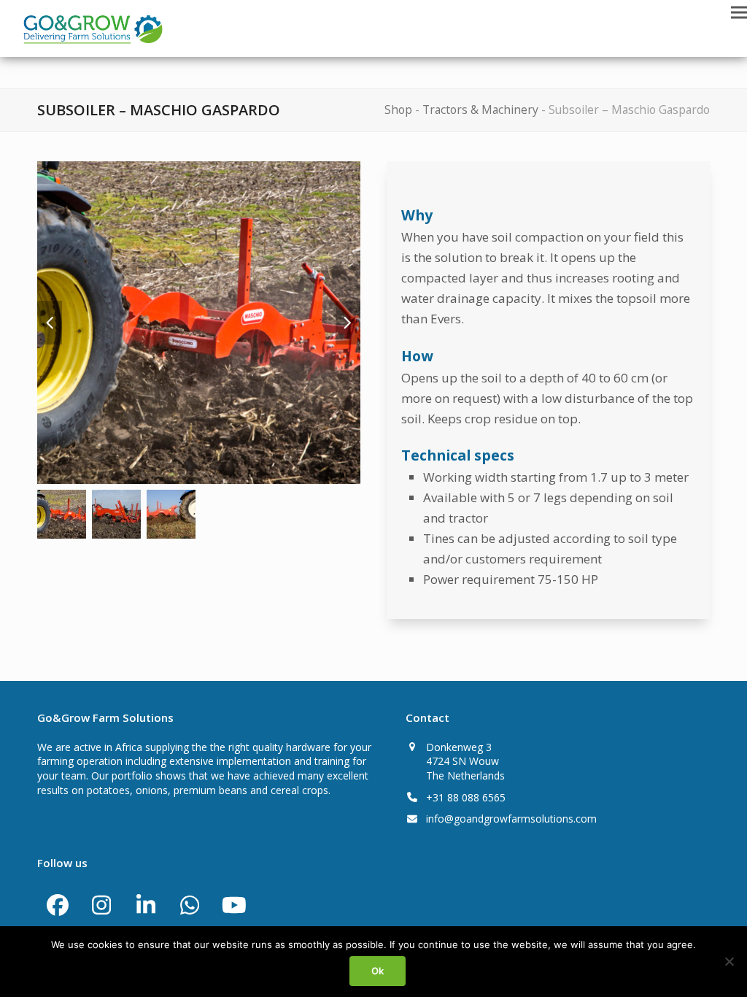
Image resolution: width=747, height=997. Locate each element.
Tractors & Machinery (480, 109)
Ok (377, 971)
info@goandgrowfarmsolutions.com (511, 818)
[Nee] (728, 961)
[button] (739, 13)
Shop (398, 109)
